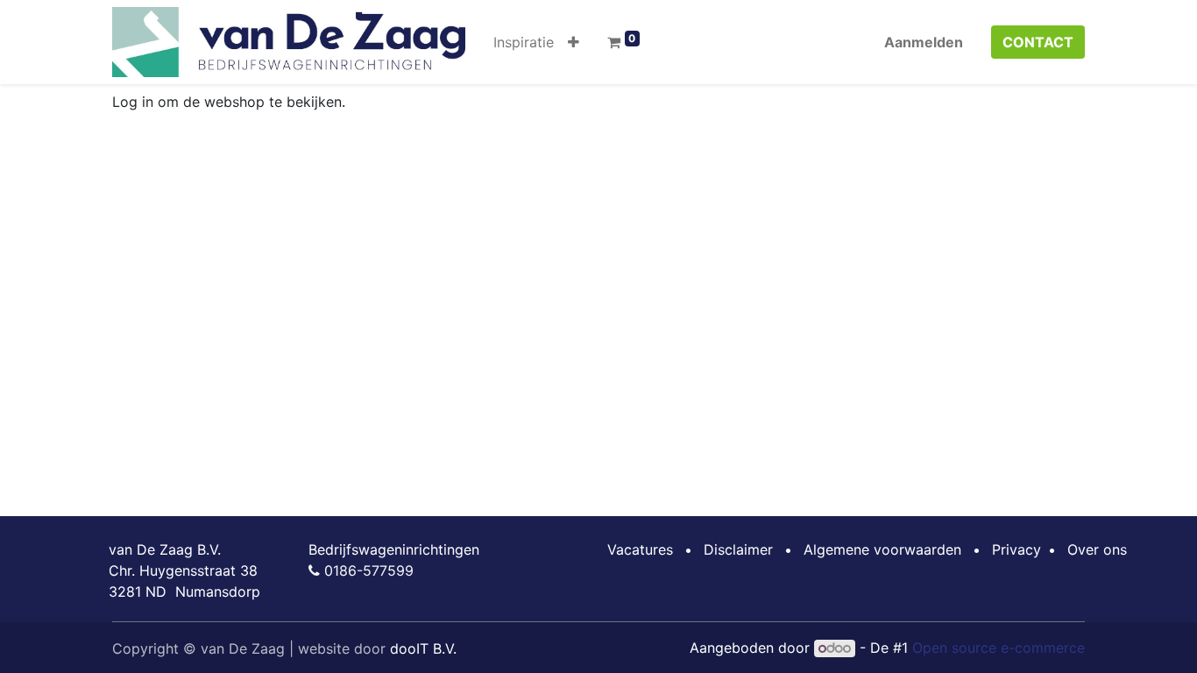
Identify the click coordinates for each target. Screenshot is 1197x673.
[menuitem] (523, 42)
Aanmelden (923, 42)
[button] (573, 42)
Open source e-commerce (998, 647)
